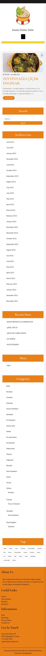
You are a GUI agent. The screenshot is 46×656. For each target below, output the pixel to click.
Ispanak (39, 548)
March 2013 (10, 210)
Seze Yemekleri (11, 471)
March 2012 (10, 278)
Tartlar (8, 483)
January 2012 (11, 290)
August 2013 (11, 182)
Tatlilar (8, 488)
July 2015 (9, 148)
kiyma (10, 552)
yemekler (33, 556)
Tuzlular (9, 500)
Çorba (14, 560)
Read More (9, 98)
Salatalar (11, 526)
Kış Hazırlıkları (11, 437)
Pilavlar (9, 454)
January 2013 (11, 221)
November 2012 (12, 233)
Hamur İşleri (10, 426)
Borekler (9, 392)
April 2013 (10, 204)
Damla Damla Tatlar (23, 29)
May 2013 (10, 199)
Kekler (8, 431)
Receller (9, 465)
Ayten (7, 74)
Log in (8, 365)
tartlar (10, 556)
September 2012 (12, 244)
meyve (25, 552)
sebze (38, 552)
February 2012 (11, 284)
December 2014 (12, 159)
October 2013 (11, 170)
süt (4, 556)
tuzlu (26, 556)
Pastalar (11, 492)
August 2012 (11, 250)
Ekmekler (9, 414)
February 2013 (11, 216)
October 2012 (11, 238)
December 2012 (12, 227)
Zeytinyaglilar (11, 522)
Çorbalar (9, 397)
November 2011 (12, 301)
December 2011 (12, 295)
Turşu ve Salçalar (14, 504)
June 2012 (10, 261)
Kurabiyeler (10, 443)
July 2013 (9, 187)
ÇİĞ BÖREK (10, 339)
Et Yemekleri (10, 420)
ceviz (16, 548)
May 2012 (10, 267)
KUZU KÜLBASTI (12, 344)
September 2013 (12, 176)
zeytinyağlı (7, 560)
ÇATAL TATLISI (11, 327)
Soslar (8, 477)
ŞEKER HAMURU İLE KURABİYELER (19, 322)
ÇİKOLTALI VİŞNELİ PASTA (16, 333)
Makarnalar (10, 448)
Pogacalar (9, 460)
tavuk (20, 556)
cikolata (23, 548)
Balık (8, 386)
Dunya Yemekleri (12, 409)
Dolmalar (9, 403)
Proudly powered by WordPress (16, 651)
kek (5, 552)
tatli (15, 556)
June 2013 (10, 193)
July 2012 (9, 256)
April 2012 (10, 273)
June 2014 (10, 165)
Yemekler (9, 511)
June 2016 (10, 142)
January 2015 (11, 153)
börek (10, 548)
